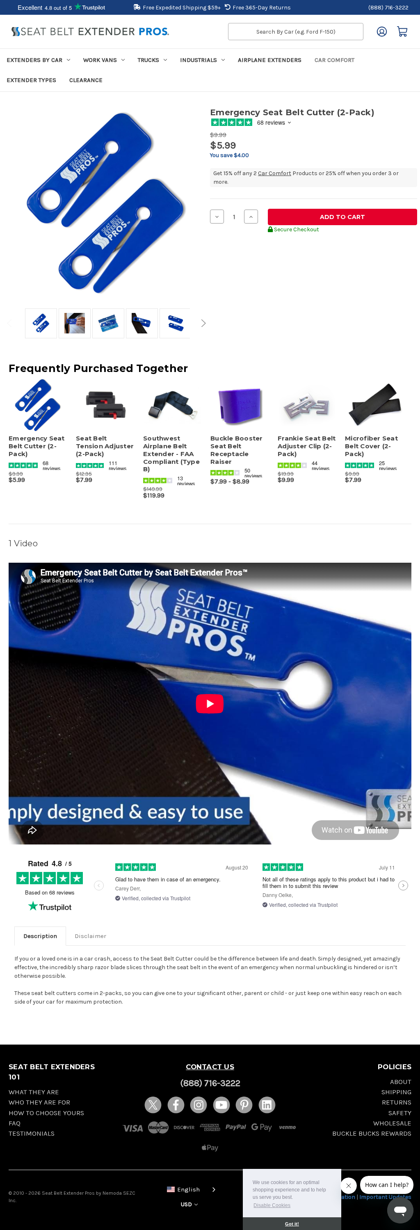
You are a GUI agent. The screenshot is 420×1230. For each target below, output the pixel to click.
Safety (399, 1113)
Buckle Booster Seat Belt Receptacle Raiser (236, 450)
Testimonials (32, 1133)
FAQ (15, 1123)
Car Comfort (334, 60)
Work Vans (100, 60)
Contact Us (210, 1067)
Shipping (396, 1092)
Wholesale (392, 1123)
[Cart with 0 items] (402, 31)
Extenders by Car (34, 60)
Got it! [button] (292, 1223)
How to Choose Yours (46, 1113)
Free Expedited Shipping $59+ (182, 7)
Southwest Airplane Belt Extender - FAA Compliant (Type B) (171, 454)
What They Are (34, 1092)
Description (40, 936)
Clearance (86, 80)
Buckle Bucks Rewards (371, 1133)
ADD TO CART (38, 412)
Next (202, 323)
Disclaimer (90, 936)
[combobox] (189, 1188)
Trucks (148, 60)
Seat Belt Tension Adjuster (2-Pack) (105, 446)
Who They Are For (39, 1102)
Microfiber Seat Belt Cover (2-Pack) (371, 446)
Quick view (34, 398)
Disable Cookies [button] (271, 1205)
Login (382, 31)
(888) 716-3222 (388, 7)
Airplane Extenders (269, 60)
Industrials (198, 60)
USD (187, 1204)
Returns (396, 1102)
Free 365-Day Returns (262, 7)
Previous (11, 323)
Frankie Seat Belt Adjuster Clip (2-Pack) (307, 446)
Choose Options (105, 412)
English (188, 1189)
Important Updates (385, 1196)
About (400, 1082)
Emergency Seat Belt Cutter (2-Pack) (37, 446)
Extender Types (31, 80)
